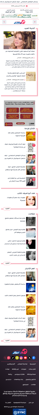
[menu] (35, 22)
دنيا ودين (8, 379)
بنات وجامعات (18, 379)
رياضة (10, 374)
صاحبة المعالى (22, 364)
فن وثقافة (15, 369)
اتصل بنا (8, 402)
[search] (4, 22)
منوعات (23, 369)
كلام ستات (32, 369)
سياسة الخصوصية (20, 402)
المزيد (7, 208)
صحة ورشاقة (31, 374)
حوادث (7, 369)
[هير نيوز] (19, 351)
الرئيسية (33, 364)
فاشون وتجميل (31, 379)
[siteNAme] (19, 21)
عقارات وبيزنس (20, 374)
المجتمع (25, 385)
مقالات (33, 385)
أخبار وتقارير (11, 364)
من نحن (31, 402)
